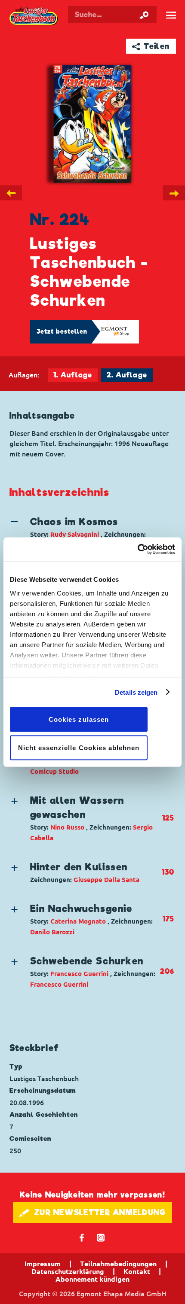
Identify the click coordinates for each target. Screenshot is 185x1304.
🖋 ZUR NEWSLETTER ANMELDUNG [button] (92, 1212)
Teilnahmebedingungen (118, 1264)
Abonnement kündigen (93, 1279)
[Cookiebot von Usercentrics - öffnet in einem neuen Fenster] (137, 549)
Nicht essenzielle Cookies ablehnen (79, 747)
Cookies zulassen (79, 719)
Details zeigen (136, 692)
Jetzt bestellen (62, 331)
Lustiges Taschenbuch (34, 17)
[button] (85, 533)
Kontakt (136, 1271)
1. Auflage (72, 375)
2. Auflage (127, 375)
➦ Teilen (151, 46)
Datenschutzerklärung (67, 1271)
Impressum (43, 1264)
